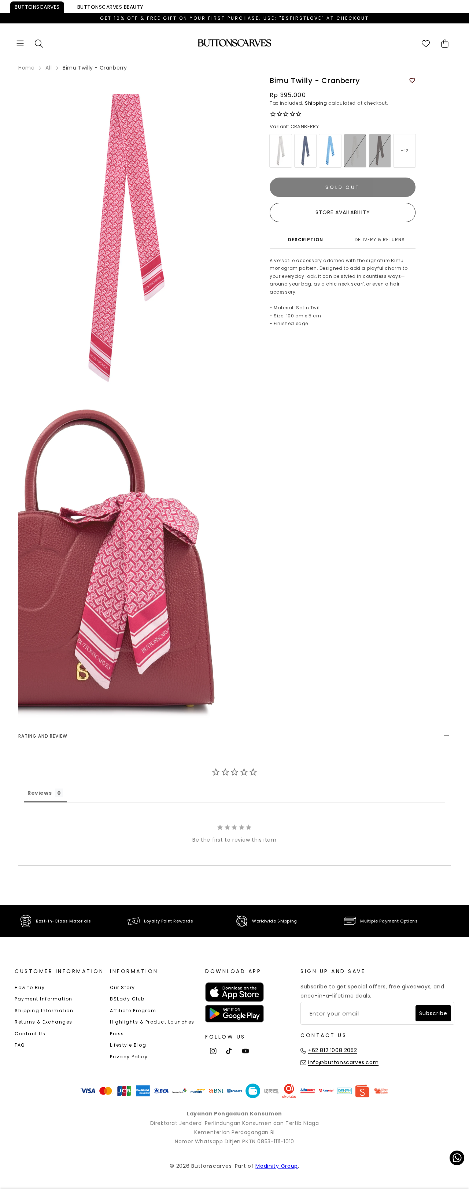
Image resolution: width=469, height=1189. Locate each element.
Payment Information (44, 999)
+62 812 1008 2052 (332, 1050)
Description (305, 239)
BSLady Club (127, 999)
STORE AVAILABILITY (342, 212)
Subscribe (433, 1013)
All (48, 67)
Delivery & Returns (380, 239)
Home (26, 67)
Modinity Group (276, 1166)
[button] (20, 43)
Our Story (122, 987)
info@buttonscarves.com (343, 1062)
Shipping (316, 103)
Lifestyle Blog (128, 1045)
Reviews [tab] (39, 793)
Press (117, 1033)
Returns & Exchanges (44, 1022)
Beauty (110, 7)
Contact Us (30, 1033)
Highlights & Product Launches (152, 1022)
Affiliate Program (133, 1010)
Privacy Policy (129, 1057)
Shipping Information (44, 1010)
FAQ (20, 1045)
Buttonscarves (37, 7)
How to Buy (30, 987)
